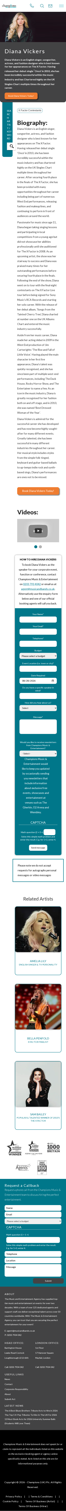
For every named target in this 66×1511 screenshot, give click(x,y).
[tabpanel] (38, 530)
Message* (38, 717)
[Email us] (50, 6)
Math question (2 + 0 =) (32, 832)
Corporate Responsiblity (16, 1389)
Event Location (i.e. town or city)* (38, 663)
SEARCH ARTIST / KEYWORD (9, 124)
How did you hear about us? (38, 702)
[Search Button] (42, 6)
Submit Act (10, 1399)
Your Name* (38, 614)
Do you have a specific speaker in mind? (38, 689)
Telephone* (38, 638)
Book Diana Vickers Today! (21, 96)
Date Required (38, 675)
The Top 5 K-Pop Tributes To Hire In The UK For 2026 (31, 1415)
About (8, 1394)
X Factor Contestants (29, 110)
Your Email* (38, 626)
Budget (38, 650)
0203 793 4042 (32, 584)
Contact (9, 1384)
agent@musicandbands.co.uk (38, 589)
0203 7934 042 (16, 1367)
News (7, 1379)
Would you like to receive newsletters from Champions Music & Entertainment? (38, 745)
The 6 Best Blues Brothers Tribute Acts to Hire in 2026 (31, 1410)
